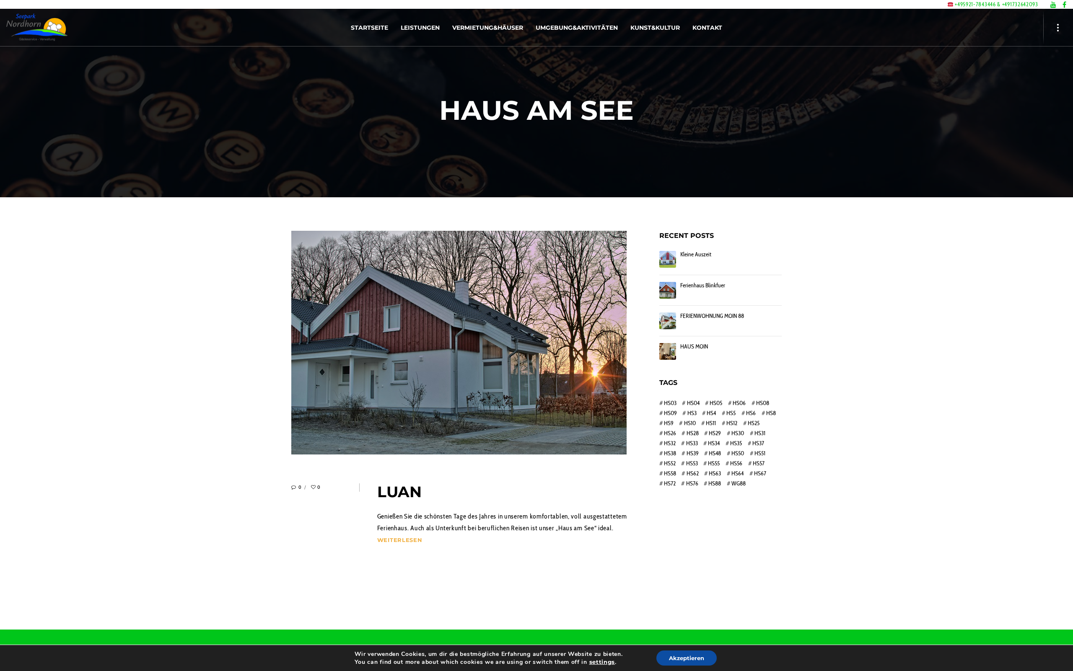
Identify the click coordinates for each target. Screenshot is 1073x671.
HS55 (714, 463)
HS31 (759, 433)
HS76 (692, 483)
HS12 (731, 423)
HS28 (692, 433)
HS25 (753, 423)
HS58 (670, 473)
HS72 (670, 483)
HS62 (692, 473)
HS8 (771, 413)
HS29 (715, 433)
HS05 (716, 403)
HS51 (759, 453)
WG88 (738, 483)
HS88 (714, 483)
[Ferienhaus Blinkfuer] (667, 290)
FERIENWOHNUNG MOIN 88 (712, 316)
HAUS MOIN (694, 346)
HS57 (759, 463)
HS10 (689, 423)
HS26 (670, 433)
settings (602, 661)
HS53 (691, 463)
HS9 (669, 423)
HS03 (670, 403)
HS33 (691, 443)
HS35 (736, 443)
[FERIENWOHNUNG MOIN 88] (667, 320)
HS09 (670, 413)
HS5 (731, 413)
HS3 (691, 413)
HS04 (693, 403)
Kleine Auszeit (695, 254)
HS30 (737, 433)
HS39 (692, 453)
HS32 (670, 443)
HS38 (670, 453)
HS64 (737, 473)
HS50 (737, 453)
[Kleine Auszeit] (667, 259)
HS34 (714, 443)
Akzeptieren (686, 658)
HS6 (751, 413)
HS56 (736, 463)
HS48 (715, 453)
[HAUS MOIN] (667, 351)
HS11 (711, 423)
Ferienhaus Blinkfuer (702, 285)
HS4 (711, 413)
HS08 (762, 403)
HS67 (760, 473)
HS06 (739, 403)
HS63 (715, 473)
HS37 (758, 443)
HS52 (670, 463)
